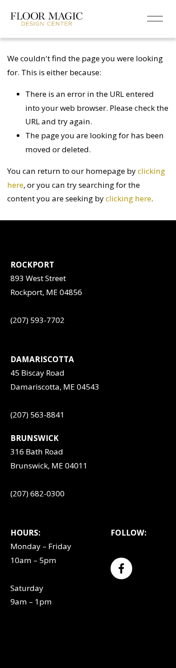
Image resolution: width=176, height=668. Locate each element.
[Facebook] (121, 568)
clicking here (128, 198)
